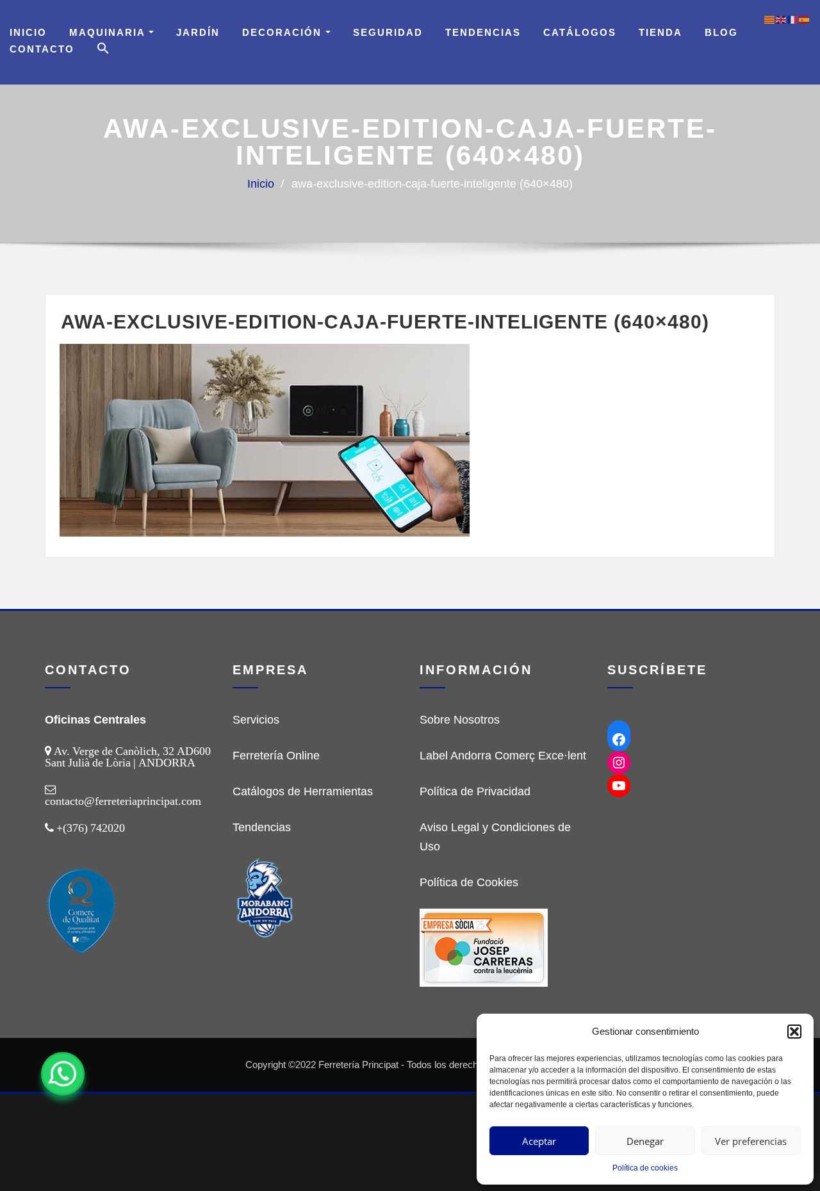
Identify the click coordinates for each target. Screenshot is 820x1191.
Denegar (645, 1141)
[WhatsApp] (63, 1074)
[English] (781, 19)
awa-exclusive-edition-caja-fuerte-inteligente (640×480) (432, 183)
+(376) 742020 (90, 828)
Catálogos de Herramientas (303, 791)
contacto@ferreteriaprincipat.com (123, 801)
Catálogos (579, 32)
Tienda (660, 32)
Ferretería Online (276, 755)
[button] (794, 1031)
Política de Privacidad (475, 791)
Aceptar (539, 1141)
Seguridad (388, 32)
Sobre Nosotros (460, 719)
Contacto (42, 49)
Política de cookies (645, 1167)
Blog (721, 32)
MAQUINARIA (109, 32)
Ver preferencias (751, 1141)
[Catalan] (770, 19)
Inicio (28, 32)
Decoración (283, 32)
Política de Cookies (469, 882)
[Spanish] (804, 19)
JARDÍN (198, 32)
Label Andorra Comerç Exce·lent (503, 755)
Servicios (256, 719)
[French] (793, 19)
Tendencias (483, 32)
